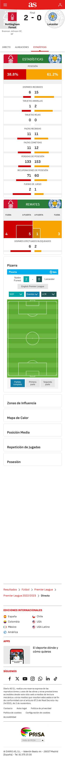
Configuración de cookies (38, 712)
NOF (12, 294)
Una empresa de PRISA (32, 732)
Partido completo (17, 383)
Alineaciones (22, 47)
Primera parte (32, 383)
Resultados (10, 589)
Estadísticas (39, 47)
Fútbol (25, 589)
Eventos (30, 294)
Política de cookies (12, 712)
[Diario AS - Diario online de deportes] (32, 5)
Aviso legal (22, 708)
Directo (6, 47)
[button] (33, 740)
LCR (44, 294)
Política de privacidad (41, 708)
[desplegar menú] (5, 4)
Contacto (7, 708)
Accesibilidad (9, 717)
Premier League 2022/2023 (19, 595)
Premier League (43, 589)
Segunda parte (47, 383)
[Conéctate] (60, 5)
